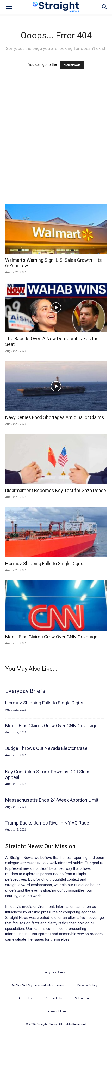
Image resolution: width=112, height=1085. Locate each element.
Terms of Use (56, 1011)
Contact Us (54, 998)
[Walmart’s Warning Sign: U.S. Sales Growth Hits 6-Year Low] (56, 229)
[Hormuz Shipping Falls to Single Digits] (56, 532)
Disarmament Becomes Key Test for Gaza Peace (55, 490)
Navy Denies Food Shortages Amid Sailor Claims (54, 417)
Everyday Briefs (54, 972)
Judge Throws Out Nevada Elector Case (46, 748)
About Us (25, 998)
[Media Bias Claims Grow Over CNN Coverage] (56, 605)
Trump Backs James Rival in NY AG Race (47, 823)
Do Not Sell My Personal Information (37, 985)
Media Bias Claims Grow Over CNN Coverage (51, 636)
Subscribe (82, 998)
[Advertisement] (56, 141)
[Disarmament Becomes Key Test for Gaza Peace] (56, 459)
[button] (9, 7)
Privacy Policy (87, 985)
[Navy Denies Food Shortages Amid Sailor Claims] (56, 386)
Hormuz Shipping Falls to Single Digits (44, 563)
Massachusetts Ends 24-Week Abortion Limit (51, 800)
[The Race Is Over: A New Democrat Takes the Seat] (56, 308)
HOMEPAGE (72, 65)
